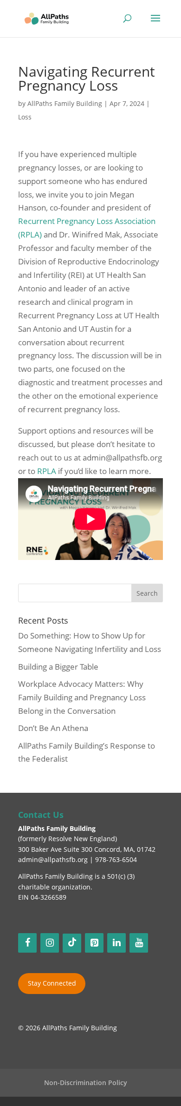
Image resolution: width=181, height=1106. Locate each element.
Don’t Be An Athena (53, 728)
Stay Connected (52, 983)
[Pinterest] (94, 943)
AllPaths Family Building (64, 103)
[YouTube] (138, 943)
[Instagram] (49, 943)
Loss (25, 116)
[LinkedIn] (116, 943)
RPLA (46, 471)
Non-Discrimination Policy (85, 1082)
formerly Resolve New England (67, 838)
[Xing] (72, 943)
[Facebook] (27, 943)
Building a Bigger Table (58, 666)
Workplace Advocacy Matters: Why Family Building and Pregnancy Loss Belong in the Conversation (82, 697)
